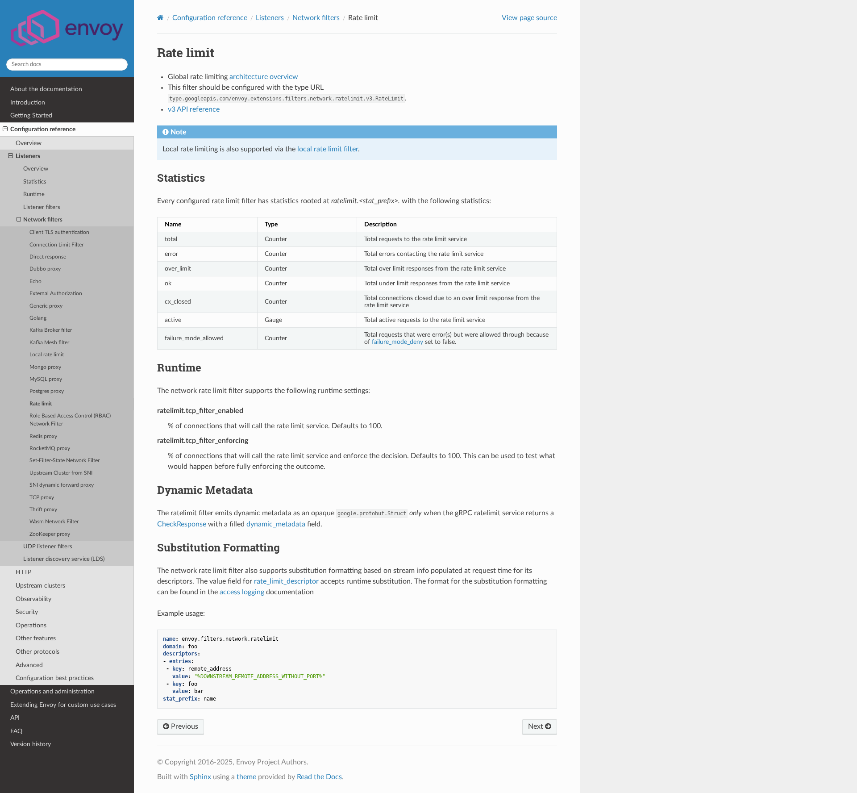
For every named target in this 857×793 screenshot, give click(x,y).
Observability (33, 599)
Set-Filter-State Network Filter (64, 460)
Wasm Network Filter (54, 521)
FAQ (16, 731)
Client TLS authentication (59, 232)
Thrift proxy (43, 509)
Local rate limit (46, 354)
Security (27, 612)
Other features (36, 638)
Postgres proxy (46, 391)
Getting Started (31, 115)
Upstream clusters (40, 585)
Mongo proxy (45, 367)
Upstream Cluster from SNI (60, 473)
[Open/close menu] (5, 129)
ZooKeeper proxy (49, 534)
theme (246, 776)
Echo (35, 281)
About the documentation (46, 89)
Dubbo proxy (45, 269)
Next (536, 726)
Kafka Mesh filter (49, 342)
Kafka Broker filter (50, 330)
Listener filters (41, 207)
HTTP (23, 572)
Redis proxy (43, 436)
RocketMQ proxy (49, 448)
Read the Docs (319, 776)
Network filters (42, 220)
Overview (29, 143)
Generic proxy (45, 306)
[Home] (160, 17)
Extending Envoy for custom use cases (63, 704)
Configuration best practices (55, 678)
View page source (529, 17)
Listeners (28, 156)
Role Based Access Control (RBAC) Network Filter (70, 419)
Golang (37, 318)
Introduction (27, 102)
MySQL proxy (45, 379)
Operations (31, 625)
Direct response (47, 257)
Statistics (34, 182)
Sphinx (200, 776)
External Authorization (55, 293)
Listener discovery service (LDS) (63, 559)
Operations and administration (52, 691)
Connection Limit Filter (56, 244)
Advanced (29, 665)
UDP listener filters (47, 547)
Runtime (34, 194)
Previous (183, 726)
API (15, 717)
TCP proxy (41, 497)
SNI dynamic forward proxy (61, 485)
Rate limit (40, 403)
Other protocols (37, 651)
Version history (30, 744)
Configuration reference (42, 129)
